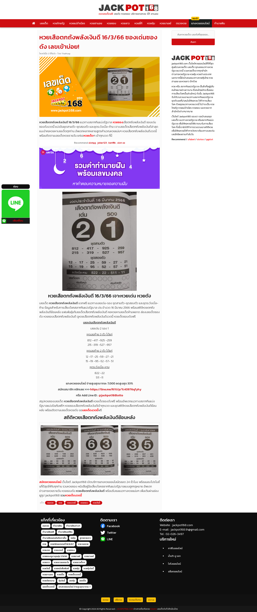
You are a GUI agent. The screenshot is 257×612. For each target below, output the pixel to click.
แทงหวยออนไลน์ (200, 23)
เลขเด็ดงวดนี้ (90, 410)
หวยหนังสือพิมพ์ (61, 568)
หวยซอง (111, 23)
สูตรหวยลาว (85, 538)
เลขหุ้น (72, 580)
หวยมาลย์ (75, 556)
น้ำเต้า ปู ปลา (174, 556)
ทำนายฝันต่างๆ (73, 525)
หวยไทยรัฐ (59, 23)
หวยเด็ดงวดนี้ (73, 495)
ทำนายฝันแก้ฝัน (65, 532)
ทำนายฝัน (219, 23)
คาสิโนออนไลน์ (175, 548)
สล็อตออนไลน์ (175, 571)
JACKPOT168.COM (125, 609)
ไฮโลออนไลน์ (174, 563)
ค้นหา (193, 42)
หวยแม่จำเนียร (77, 23)
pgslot (209, 139)
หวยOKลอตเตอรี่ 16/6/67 (62, 544)
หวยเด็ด (89, 135)
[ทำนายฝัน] (99, 168)
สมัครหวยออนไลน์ (50, 482)
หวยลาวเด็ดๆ (79, 562)
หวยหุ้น (151, 23)
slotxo (200, 139)
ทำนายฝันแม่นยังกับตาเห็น (54, 538)
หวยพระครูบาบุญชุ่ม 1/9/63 (55, 556)
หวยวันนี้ (96, 502)
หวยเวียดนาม (48, 580)
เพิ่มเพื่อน (18, 221)
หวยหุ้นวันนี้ (89, 568)
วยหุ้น (73, 538)
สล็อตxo (118, 599)
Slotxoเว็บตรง (135, 599)
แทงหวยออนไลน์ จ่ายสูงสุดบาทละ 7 (75, 586)
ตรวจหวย (181, 23)
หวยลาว (125, 23)
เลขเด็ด (44, 23)
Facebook (113, 526)
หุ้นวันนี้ (62, 580)
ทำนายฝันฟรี (48, 532)
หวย (60, 502)
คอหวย (50, 502)
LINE (110, 539)
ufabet (191, 139)
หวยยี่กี (138, 23)
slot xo (151, 599)
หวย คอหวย (83, 544)
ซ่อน (15, 186)
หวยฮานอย (96, 23)
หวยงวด (46, 550)
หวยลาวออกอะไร (61, 562)
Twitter (111, 532)
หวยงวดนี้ (71, 502)
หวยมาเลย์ (165, 23)
